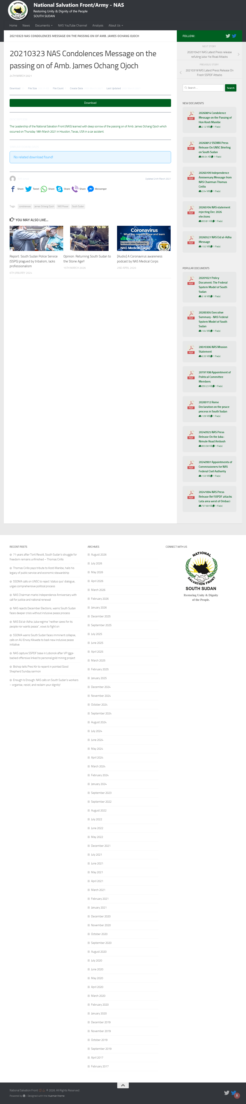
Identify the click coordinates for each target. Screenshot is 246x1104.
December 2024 (101, 687)
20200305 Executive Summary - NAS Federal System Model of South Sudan (213, 319)
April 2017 (97, 1057)
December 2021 (101, 846)
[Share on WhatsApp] (48, 189)
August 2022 (98, 810)
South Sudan (78, 206)
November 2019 (101, 1031)
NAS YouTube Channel (72, 25)
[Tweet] (32, 189)
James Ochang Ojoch (44, 206)
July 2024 (96, 731)
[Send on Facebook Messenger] (97, 189)
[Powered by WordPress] (24, 1096)
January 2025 (99, 678)
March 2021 (98, 890)
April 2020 (97, 987)
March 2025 (98, 660)
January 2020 (99, 1013)
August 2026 (98, 554)
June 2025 (97, 643)
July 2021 (96, 854)
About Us (114, 25)
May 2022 (97, 837)
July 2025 (96, 634)
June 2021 (97, 863)
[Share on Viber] (79, 189)
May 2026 (97, 572)
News (26, 25)
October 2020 (99, 934)
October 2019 (99, 1040)
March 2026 (98, 590)
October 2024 (99, 704)
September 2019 (101, 1048)
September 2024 (101, 713)
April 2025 (97, 651)
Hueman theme (56, 1095)
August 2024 (98, 722)
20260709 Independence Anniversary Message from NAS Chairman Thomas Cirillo (215, 179)
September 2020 (101, 943)
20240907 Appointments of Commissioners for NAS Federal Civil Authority (215, 466)
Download (90, 103)
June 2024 (97, 740)
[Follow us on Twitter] (228, 36)
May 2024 (97, 748)
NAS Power (63, 206)
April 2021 (97, 881)
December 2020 (101, 916)
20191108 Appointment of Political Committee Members (215, 377)
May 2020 (97, 978)
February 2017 (100, 1066)
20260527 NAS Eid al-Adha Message (215, 240)
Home (13, 25)
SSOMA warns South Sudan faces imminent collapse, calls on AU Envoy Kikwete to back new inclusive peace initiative (43, 639)
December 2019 (101, 1022)
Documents (42, 25)
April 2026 (97, 581)
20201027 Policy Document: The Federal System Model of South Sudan (213, 285)
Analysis (97, 25)
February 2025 (100, 669)
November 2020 (101, 925)
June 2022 (97, 828)
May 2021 (97, 872)
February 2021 (100, 898)
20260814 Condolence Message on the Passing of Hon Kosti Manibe (215, 117)
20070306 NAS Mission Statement (213, 349)
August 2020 (98, 951)
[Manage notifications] (237, 1095)
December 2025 (101, 616)
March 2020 (98, 996)
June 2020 (97, 969)
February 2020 (100, 1004)
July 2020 (96, 960)
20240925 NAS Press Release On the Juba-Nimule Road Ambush (212, 436)
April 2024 (97, 757)
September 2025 (101, 625)
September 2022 (101, 801)
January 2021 (99, 907)
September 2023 (101, 793)
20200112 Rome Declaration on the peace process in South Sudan (214, 407)
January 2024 (99, 784)
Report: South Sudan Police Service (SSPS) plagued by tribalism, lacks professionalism (34, 261)
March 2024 (98, 766)
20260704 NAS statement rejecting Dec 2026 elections (214, 212)
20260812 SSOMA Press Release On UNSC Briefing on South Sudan (215, 147)
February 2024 (100, 775)
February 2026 (100, 598)
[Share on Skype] (63, 189)
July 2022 (96, 819)
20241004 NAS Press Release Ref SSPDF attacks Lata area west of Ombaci (215, 496)
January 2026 (99, 607)
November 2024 (101, 696)
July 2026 (96, 563)
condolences (25, 206)
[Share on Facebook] (17, 189)
